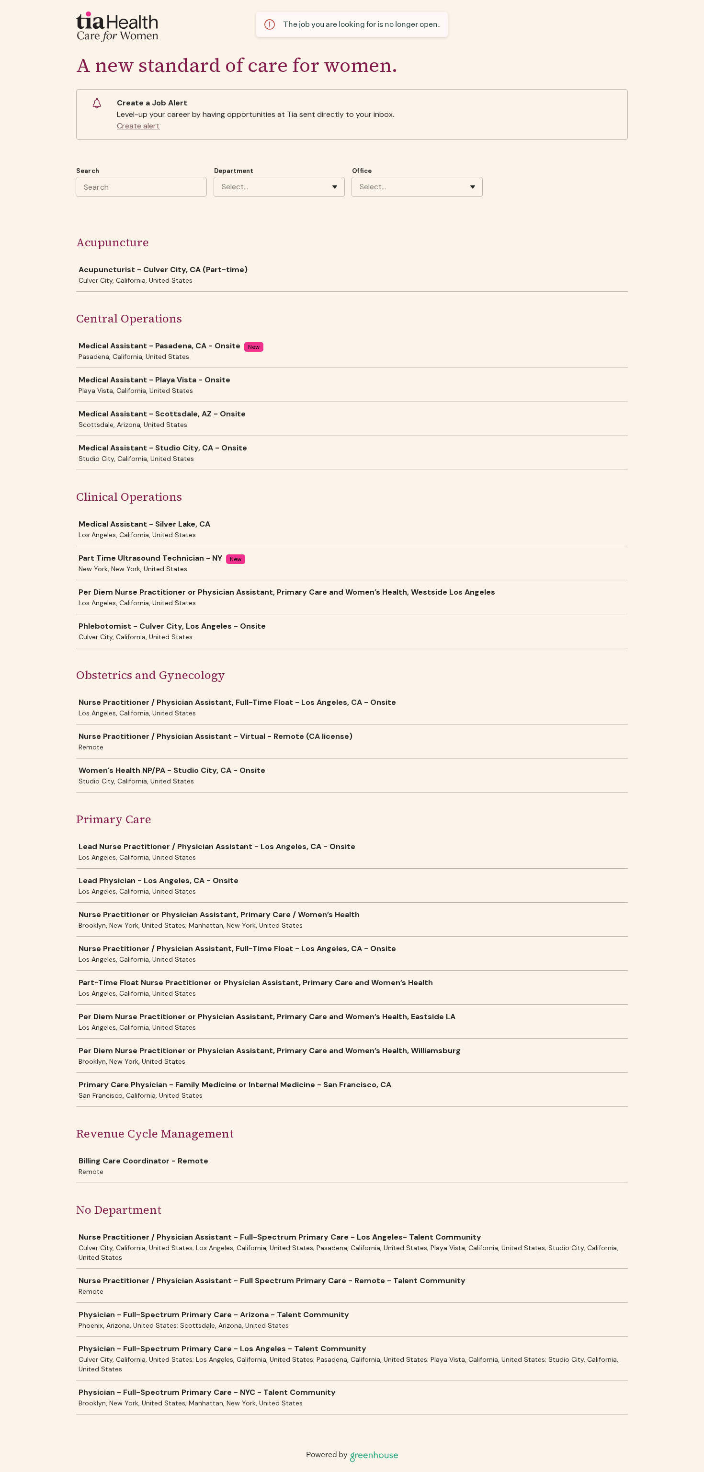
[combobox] (223, 187)
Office (362, 171)
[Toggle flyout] (335, 187)
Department (233, 171)
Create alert (138, 126)
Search (87, 171)
